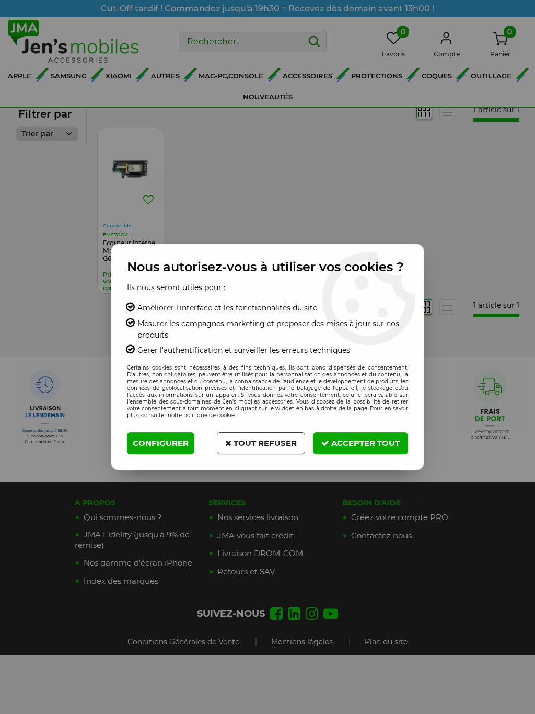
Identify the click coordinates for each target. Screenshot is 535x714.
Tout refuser (264, 443)
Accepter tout (364, 443)
